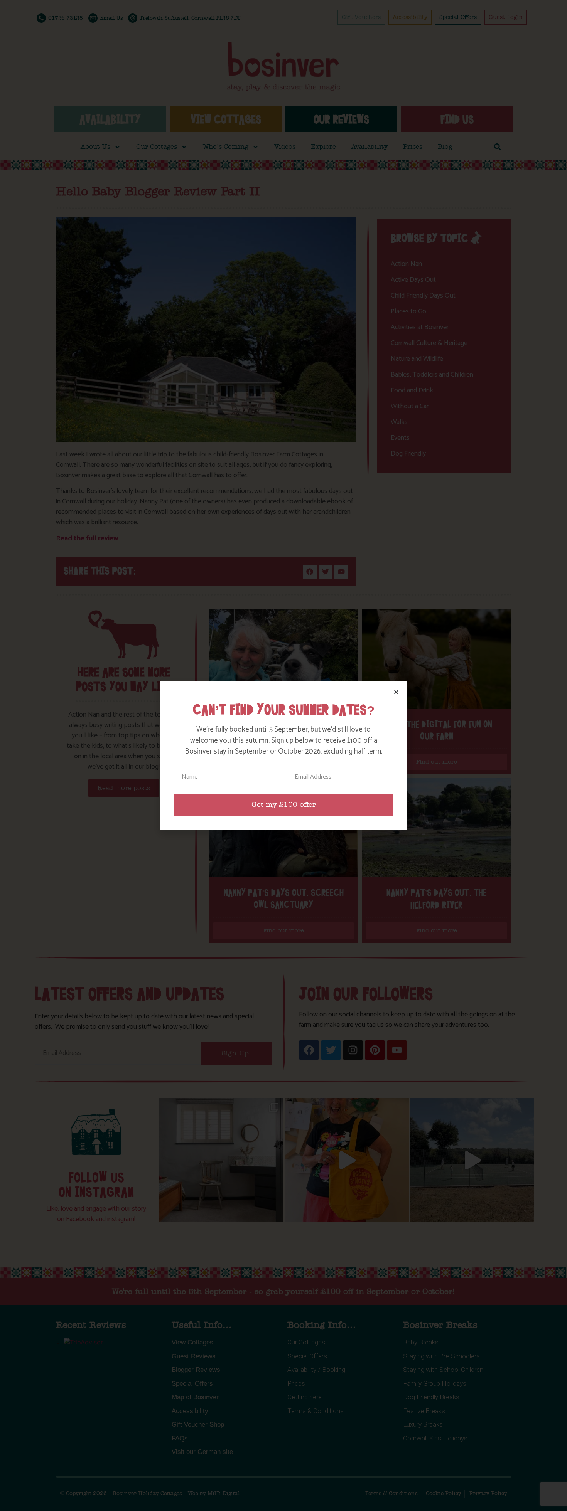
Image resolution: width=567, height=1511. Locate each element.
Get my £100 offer (283, 804)
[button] (396, 692)
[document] (283, 755)
